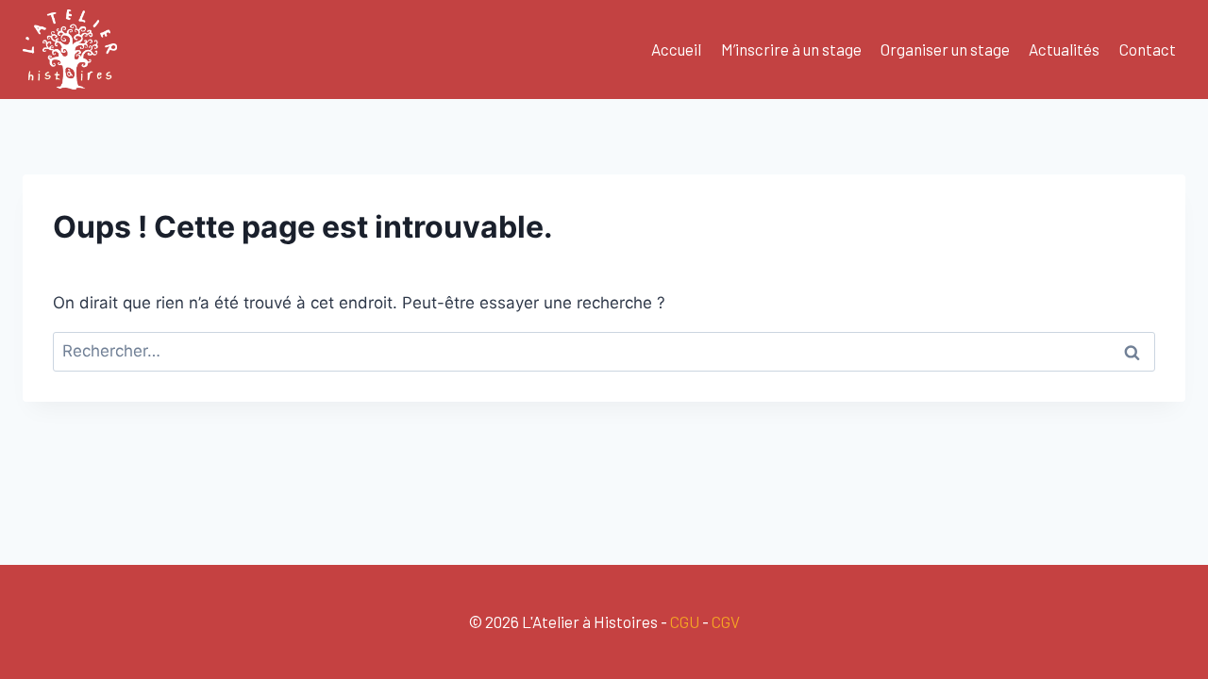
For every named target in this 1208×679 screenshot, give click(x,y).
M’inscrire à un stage (791, 49)
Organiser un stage (945, 49)
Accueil (676, 49)
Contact (1147, 49)
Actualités (1064, 49)
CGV (726, 621)
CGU (684, 621)
